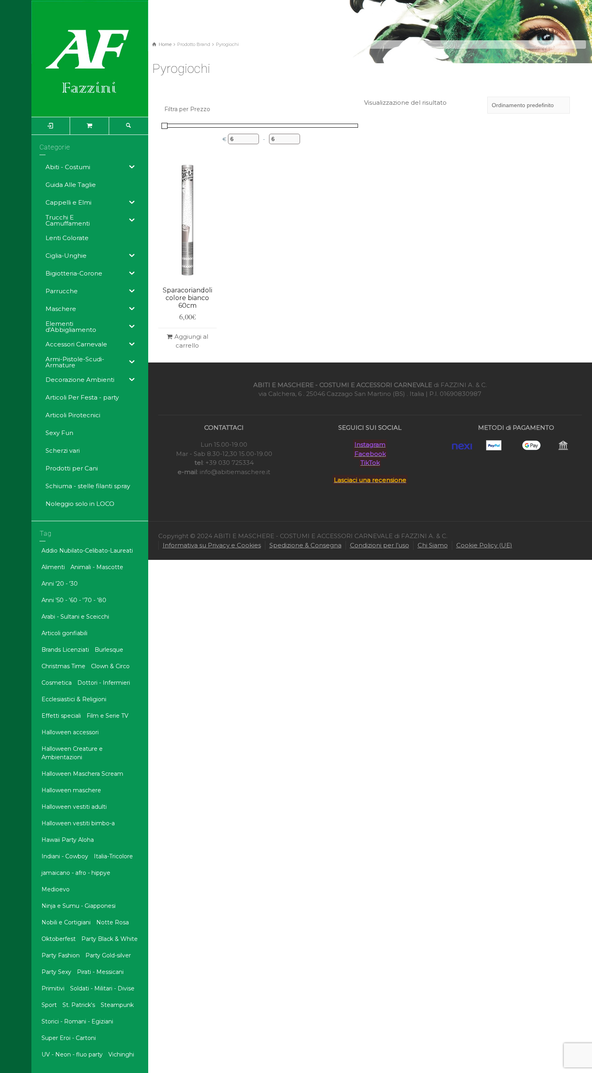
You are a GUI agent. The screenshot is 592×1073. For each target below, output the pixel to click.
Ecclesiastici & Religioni (73, 699)
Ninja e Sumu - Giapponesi (78, 905)
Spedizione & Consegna (305, 545)
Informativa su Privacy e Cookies (212, 545)
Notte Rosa (112, 922)
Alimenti (53, 567)
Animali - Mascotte (96, 567)
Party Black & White (109, 938)
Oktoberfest (58, 938)
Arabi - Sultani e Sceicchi (75, 616)
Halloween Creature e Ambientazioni (72, 753)
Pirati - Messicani (100, 972)
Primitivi (52, 988)
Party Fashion (60, 955)
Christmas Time (63, 666)
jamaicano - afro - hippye (75, 872)
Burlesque (109, 649)
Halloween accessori (70, 732)
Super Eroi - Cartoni (68, 1038)
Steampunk (117, 1005)
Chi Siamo (433, 545)
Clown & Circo (110, 666)
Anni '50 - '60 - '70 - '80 (73, 600)
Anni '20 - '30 (59, 583)
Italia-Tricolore (113, 856)
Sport (49, 1005)
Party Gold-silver (108, 955)
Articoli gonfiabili (64, 633)
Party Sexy (56, 972)
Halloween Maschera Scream (82, 773)
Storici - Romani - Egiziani (77, 1021)
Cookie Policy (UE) (484, 545)
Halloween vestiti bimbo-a (78, 823)
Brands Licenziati (65, 649)
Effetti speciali (61, 715)
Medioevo (55, 889)
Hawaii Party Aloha (67, 839)
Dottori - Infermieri (103, 682)
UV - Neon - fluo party (72, 1054)
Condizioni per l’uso (379, 545)
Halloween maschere (71, 790)
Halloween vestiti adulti (74, 806)
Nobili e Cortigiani (66, 922)
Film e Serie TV (107, 715)
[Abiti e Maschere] (89, 58)
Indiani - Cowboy (64, 856)
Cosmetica (56, 682)
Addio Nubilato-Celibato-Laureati (87, 550)
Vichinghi (121, 1054)
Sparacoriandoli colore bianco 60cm (187, 297)
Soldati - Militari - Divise (102, 988)
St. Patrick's (78, 1005)
